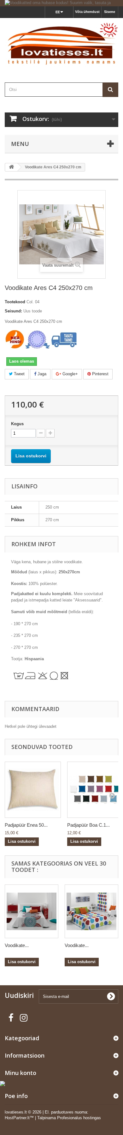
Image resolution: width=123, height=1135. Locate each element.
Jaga (41, 373)
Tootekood (15, 301)
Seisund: (13, 311)
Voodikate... (17, 945)
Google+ (69, 373)
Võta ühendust (87, 12)
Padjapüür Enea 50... (26, 825)
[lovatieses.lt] (61, 45)
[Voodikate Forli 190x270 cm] (91, 911)
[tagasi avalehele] (11, 167)
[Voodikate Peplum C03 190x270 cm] (31, 911)
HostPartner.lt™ (19, 1117)
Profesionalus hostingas (79, 1117)
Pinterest (99, 373)
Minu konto (20, 1073)
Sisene (109, 12)
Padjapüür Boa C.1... (88, 825)
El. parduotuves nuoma (66, 1112)
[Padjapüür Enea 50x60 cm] (33, 790)
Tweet (19, 373)
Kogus (17, 423)
